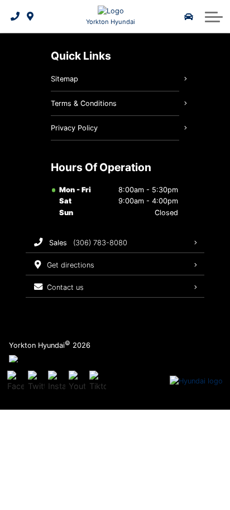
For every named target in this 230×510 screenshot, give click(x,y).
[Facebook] (15, 381)
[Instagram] (56, 381)
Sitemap (64, 79)
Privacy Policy (74, 128)
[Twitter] (36, 381)
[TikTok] (97, 381)
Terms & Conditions (84, 103)
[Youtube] (77, 381)
